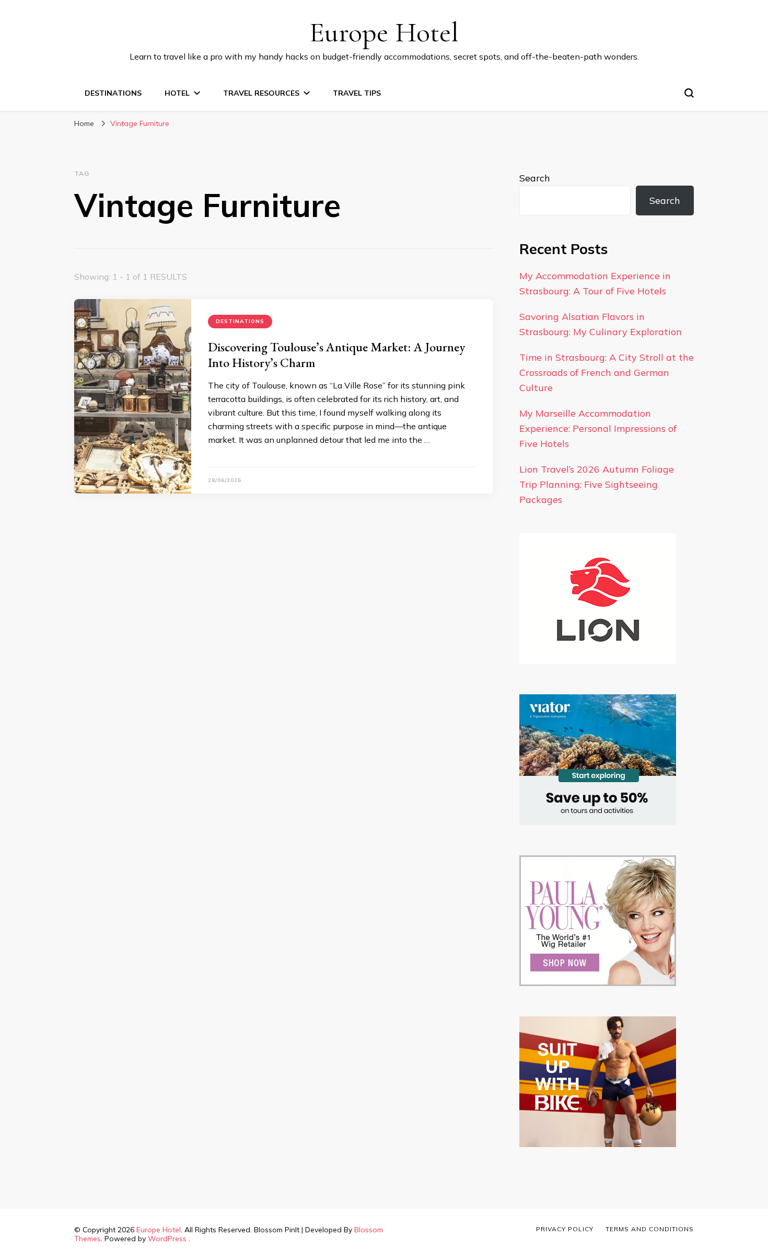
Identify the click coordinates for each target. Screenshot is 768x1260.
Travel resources (261, 93)
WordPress (167, 1238)
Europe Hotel (384, 32)
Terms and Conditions (650, 1229)
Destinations (113, 93)
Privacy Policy (565, 1229)
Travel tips (357, 93)
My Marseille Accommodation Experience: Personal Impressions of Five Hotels (598, 428)
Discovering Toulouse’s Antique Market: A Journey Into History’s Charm (336, 355)
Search (534, 178)
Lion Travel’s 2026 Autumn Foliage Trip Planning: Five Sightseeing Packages (596, 484)
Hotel (177, 93)
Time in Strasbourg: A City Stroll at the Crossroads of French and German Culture (606, 372)
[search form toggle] (689, 93)
